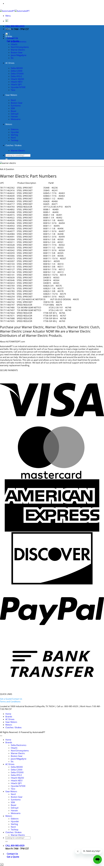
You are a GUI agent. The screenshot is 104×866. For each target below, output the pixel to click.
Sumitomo (16, 105)
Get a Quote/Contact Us (11, 698)
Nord (13, 100)
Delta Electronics (18, 41)
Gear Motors (11, 95)
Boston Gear (16, 52)
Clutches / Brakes (13, 145)
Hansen (14, 116)
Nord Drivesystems (20, 47)
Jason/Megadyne (18, 55)
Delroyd (14, 113)
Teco (13, 90)
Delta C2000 (16, 70)
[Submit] (6, 841)
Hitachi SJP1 (16, 84)
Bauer (13, 111)
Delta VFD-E (16, 76)
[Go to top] (1, 735)
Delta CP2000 (17, 73)
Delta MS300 (17, 68)
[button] (8, 15)
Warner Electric (18, 49)
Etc (12, 58)
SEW (13, 108)
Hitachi (14, 44)
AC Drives (9, 63)
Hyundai (15, 132)
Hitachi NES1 (17, 81)
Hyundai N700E (18, 87)
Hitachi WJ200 (17, 79)
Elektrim (15, 129)
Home (8, 29)
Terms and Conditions (10, 701)
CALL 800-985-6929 (14, 26)
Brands (8, 36)
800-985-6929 (57, 3)
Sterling (14, 134)
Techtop (14, 140)
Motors (8, 124)
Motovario (15, 119)
